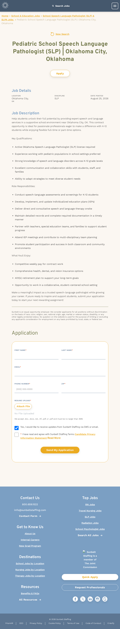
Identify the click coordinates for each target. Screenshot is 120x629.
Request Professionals (90, 587)
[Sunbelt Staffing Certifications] (90, 562)
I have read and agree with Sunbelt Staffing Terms (57, 436)
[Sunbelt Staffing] (5, 6)
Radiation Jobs (90, 523)
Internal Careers (30, 539)
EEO (21, 623)
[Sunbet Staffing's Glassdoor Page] (104, 599)
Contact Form (28, 515)
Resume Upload (22, 401)
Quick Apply (90, 576)
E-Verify (111, 623)
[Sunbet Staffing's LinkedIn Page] (90, 599)
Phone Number (22, 384)
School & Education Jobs (25, 15)
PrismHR (9, 623)
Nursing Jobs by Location (30, 569)
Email (17, 367)
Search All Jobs (88, 535)
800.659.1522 (30, 504)
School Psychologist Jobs (90, 529)
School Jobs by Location (30, 563)
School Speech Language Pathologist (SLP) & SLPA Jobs (47, 17)
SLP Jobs (90, 516)
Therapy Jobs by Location (30, 575)
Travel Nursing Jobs (90, 510)
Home (5, 15)
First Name (20, 350)
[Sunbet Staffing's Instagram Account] (97, 599)
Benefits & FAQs (30, 593)
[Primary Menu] (115, 6)
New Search (62, 34)
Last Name (67, 350)
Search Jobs (62, 6)
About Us (30, 533)
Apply (60, 73)
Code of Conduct (93, 623)
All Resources (28, 599)
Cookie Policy (55, 623)
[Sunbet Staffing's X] (82, 599)
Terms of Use (73, 623)
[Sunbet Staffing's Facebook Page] (75, 599)
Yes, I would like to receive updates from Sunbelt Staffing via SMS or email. (59, 427)
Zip (63, 384)
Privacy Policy (36, 623)
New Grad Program (30, 545)
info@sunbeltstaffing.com (30, 510)
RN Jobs (90, 504)
